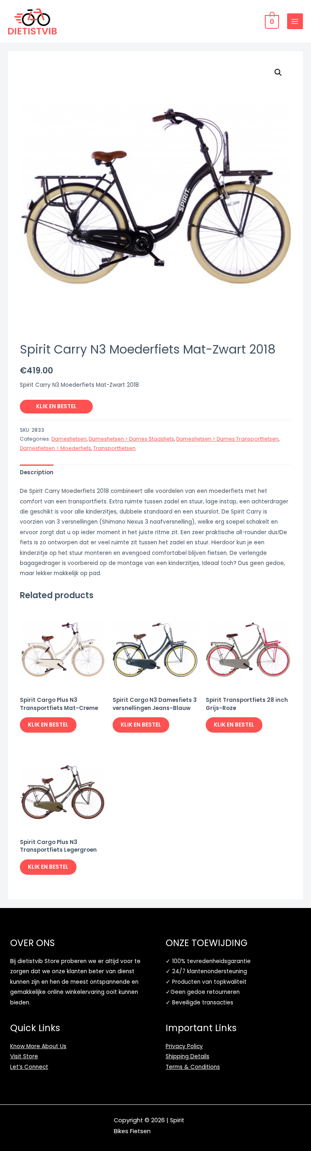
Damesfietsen (69, 438)
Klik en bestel (56, 406)
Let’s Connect (29, 1067)
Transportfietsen (114, 448)
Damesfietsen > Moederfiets (55, 448)
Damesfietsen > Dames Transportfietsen (227, 438)
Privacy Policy (184, 1046)
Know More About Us (38, 1046)
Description (36, 472)
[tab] (36, 472)
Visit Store (24, 1056)
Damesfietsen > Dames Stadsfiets (131, 438)
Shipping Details (187, 1056)
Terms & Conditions (193, 1067)
